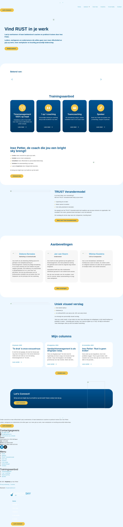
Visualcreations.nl (10, 488)
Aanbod (86, 6)
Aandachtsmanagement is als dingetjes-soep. (61, 349)
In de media (111, 6)
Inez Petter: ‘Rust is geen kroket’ (94, 349)
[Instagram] (5, 447)
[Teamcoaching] (74, 107)
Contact (119, 6)
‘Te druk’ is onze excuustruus (26, 348)
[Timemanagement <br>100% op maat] (22, 107)
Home (79, 6)
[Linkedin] (2, 447)
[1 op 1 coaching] (48, 107)
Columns (103, 6)
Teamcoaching (75, 114)
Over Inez (95, 6)
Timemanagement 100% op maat (22, 115)
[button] (12, 79)
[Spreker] (100, 107)
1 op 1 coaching (48, 114)
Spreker (100, 114)
